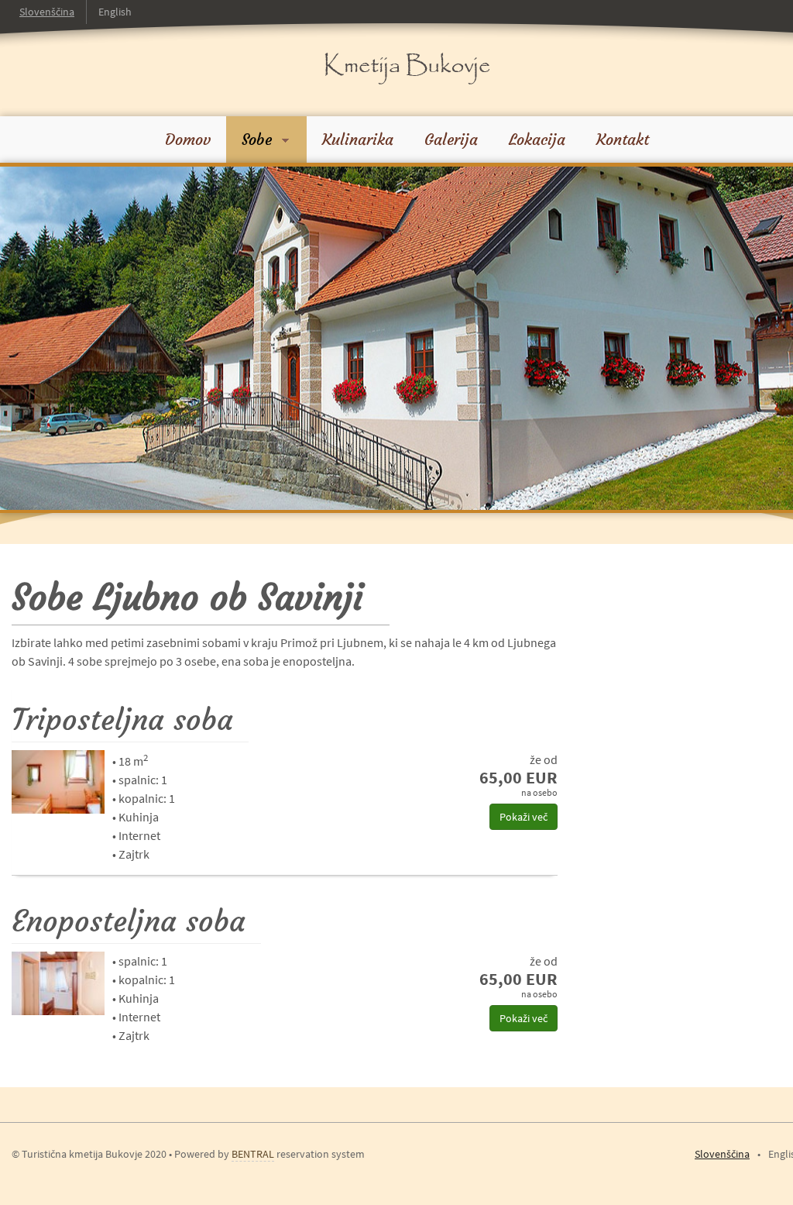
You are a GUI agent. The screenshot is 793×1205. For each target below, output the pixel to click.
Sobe (259, 139)
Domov (188, 139)
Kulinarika (357, 139)
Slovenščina (46, 12)
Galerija (451, 139)
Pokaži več (523, 817)
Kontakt (622, 139)
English (115, 12)
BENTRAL (253, 1154)
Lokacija (537, 139)
